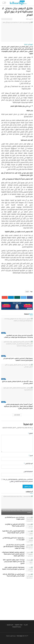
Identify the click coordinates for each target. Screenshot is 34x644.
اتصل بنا (26, 625)
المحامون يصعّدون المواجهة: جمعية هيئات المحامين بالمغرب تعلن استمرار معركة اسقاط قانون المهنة (13, 554)
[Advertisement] (17, 600)
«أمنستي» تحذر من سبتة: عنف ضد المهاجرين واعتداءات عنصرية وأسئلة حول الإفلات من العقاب (13, 546)
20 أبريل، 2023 (29, 19)
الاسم (31, 456)
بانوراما (3, 333)
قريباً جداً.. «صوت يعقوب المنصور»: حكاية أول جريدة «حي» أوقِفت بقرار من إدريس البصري (13, 561)
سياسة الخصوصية (16, 627)
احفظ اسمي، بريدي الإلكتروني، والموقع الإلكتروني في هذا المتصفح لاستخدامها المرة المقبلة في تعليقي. (18, 480)
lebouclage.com (20, 636)
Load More (17, 415)
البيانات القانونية (18, 625)
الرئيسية (27, 291)
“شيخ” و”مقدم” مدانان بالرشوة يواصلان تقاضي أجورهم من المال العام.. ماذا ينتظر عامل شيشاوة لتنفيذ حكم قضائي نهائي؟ (18, 406)
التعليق (30, 433)
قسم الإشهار (10, 625)
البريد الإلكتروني (28, 463)
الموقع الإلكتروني (28, 471)
